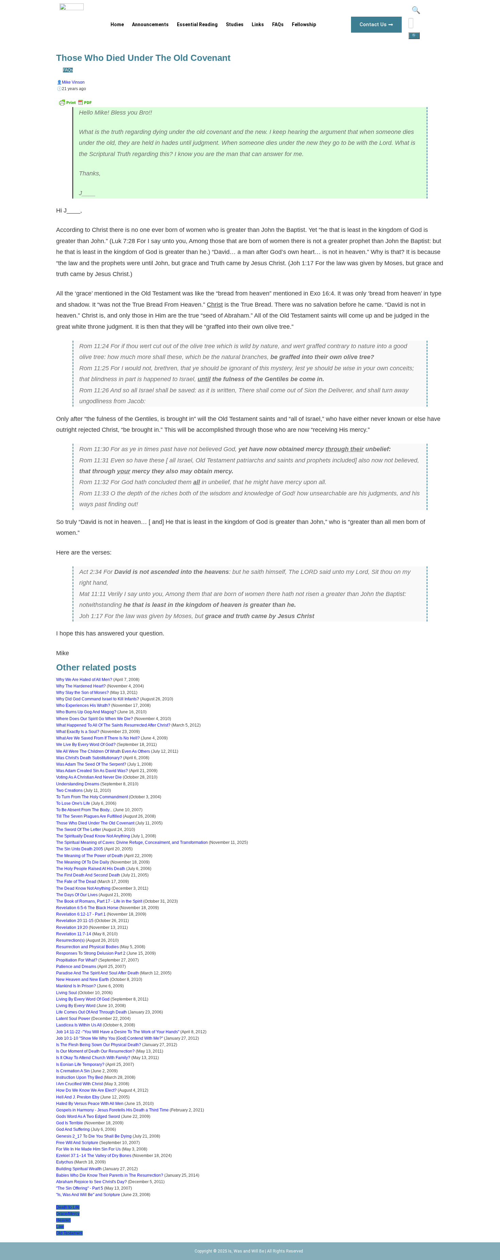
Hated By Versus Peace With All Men (89, 1103)
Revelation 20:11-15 (75, 920)
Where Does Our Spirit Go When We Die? (94, 718)
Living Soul (66, 992)
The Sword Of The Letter (78, 829)
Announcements (150, 24)
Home (117, 24)
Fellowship (304, 24)
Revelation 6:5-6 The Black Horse (87, 907)
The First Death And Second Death (88, 875)
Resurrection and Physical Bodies (87, 946)
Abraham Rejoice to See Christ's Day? (91, 1181)
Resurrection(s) (70, 940)
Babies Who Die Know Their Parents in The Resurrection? (109, 1175)
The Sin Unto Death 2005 (79, 849)
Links (258, 24)
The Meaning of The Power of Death (89, 855)
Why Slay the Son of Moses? (82, 692)
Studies (235, 24)
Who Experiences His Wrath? (83, 705)
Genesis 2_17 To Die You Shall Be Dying (94, 1136)
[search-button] (414, 35)
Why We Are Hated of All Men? (84, 679)
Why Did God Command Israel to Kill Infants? (97, 699)
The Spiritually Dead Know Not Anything (93, 836)
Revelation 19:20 (72, 927)
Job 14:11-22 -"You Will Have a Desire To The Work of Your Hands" (117, 1031)
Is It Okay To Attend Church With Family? (93, 1057)
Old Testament (69, 1233)
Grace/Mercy (68, 1213)
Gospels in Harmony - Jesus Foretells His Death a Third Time (112, 1110)
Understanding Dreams (77, 784)
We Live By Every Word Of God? (86, 744)
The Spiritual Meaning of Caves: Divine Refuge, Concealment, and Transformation (132, 842)
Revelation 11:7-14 (73, 934)
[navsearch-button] (415, 11)
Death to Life (68, 1207)
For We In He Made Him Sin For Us (88, 1149)
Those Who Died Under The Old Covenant (95, 823)
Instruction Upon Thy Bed (79, 1077)
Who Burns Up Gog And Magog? (86, 712)
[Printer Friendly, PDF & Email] (75, 105)
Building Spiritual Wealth (79, 1169)
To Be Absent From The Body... (84, 809)
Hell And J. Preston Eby (77, 1097)
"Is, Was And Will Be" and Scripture (88, 1194)
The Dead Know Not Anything (83, 888)
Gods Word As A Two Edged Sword (88, 1116)
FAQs (278, 24)
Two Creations (69, 790)
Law (60, 1226)
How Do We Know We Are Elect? (86, 1090)
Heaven (63, 1220)
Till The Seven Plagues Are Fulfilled (89, 816)
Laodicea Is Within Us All (79, 1025)
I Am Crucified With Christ (79, 1084)
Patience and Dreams (76, 966)
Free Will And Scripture (77, 1142)
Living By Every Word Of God (83, 999)
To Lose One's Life (73, 803)
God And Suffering (73, 1129)
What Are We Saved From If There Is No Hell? (98, 738)
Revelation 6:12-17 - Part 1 (81, 914)
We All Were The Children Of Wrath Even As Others (103, 751)
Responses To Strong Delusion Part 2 (91, 953)
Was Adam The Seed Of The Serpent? (91, 764)
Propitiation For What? (76, 960)
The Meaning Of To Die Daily (82, 862)
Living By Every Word (76, 1005)
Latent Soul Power (73, 1018)
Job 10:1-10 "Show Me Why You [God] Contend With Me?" (109, 1038)
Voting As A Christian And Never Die (89, 777)
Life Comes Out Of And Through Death (91, 1012)
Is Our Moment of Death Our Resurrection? (95, 1051)
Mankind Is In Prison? (76, 986)
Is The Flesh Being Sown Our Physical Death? (98, 1044)
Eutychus (64, 1162)
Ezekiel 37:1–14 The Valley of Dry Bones (93, 1155)
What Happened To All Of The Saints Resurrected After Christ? (113, 725)
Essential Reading (197, 24)
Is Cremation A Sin (73, 1071)
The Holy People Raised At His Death (90, 868)
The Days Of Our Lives (77, 894)
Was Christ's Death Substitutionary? (89, 757)
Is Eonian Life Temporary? (80, 1064)
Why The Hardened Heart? (81, 686)
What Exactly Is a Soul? (77, 731)
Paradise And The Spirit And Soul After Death (97, 973)
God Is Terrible (69, 1123)
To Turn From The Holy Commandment (92, 797)
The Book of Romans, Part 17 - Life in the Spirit (99, 901)
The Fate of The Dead (76, 881)
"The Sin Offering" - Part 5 (79, 1188)
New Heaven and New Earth (82, 979)
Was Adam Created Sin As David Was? (92, 770)
